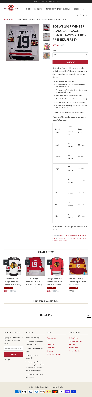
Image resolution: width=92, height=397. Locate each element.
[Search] (84, 15)
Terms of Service (74, 351)
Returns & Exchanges (54, 354)
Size (54, 50)
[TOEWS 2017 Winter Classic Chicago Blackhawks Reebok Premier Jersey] (22, 42)
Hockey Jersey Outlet (42, 387)
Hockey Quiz (73, 338)
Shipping (50, 351)
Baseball (67, 9)
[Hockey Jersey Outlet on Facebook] (5, 360)
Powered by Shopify (56, 387)
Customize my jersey (53, 9)
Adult (61, 235)
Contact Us (51, 348)
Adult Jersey (68, 235)
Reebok (84, 238)
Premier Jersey (76, 238)
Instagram (46, 315)
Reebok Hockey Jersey (60, 241)
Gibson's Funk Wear (76, 341)
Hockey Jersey (77, 235)
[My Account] (81, 15)
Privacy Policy (73, 348)
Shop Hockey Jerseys (35, 9)
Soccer (77, 9)
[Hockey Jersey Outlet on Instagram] (9, 360)
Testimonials (51, 338)
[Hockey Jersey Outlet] (11, 8)
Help (75, 15)
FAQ (48, 341)
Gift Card (50, 344)
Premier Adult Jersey (64, 238)
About (85, 9)
